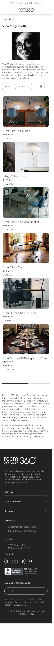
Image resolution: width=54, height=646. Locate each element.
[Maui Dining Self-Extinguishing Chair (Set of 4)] (26, 339)
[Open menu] (3, 10)
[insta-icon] (7, 561)
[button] (5, 111)
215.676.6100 (30, 530)
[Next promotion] (49, 3)
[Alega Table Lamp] (26, 157)
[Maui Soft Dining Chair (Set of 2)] (26, 202)
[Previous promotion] (3, 3)
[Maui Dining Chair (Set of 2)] (26, 293)
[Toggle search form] (39, 10)
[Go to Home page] (26, 10)
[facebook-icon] (22, 561)
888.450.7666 (15, 530)
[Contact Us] (43, 10)
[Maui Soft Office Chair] (26, 111)
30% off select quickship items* (26, 3)
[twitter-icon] (15, 561)
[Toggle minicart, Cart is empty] (48, 10)
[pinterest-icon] (30, 561)
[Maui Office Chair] (26, 248)
